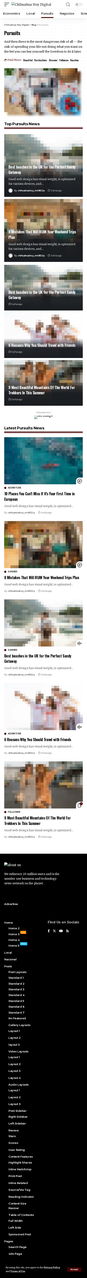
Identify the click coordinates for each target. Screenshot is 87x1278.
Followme (63, 60)
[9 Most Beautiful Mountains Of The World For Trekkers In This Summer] (43, 784)
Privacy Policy (52, 1267)
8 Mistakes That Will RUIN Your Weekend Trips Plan (42, 234)
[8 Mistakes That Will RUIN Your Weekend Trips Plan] (43, 544)
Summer (12, 572)
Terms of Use (17, 1271)
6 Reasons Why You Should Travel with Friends (41, 345)
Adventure (14, 488)
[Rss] (67, 931)
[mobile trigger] (7, 4)
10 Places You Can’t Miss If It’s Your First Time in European (39, 496)
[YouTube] (61, 931)
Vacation (74, 60)
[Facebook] (49, 931)
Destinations (40, 60)
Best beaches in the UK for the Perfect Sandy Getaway (41, 169)
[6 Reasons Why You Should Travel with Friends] (43, 335)
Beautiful (27, 60)
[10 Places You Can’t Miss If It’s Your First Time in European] (43, 460)
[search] (68, 4)
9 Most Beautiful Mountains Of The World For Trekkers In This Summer (41, 390)
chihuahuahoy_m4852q (31, 190)
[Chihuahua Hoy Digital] (31, 4)
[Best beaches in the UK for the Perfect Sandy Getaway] (43, 622)
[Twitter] (54, 931)
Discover (53, 60)
